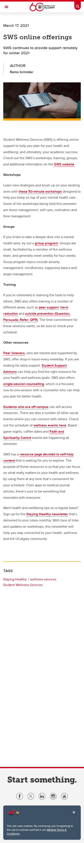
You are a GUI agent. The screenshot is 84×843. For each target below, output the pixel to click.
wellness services (43, 579)
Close (73, 815)
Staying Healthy (15, 579)
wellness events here (49, 425)
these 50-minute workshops (40, 191)
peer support (49, 307)
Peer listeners (14, 352)
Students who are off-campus (25, 406)
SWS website (64, 164)
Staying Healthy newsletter (47, 514)
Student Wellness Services (23, 584)
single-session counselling (23, 383)
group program (46, 243)
